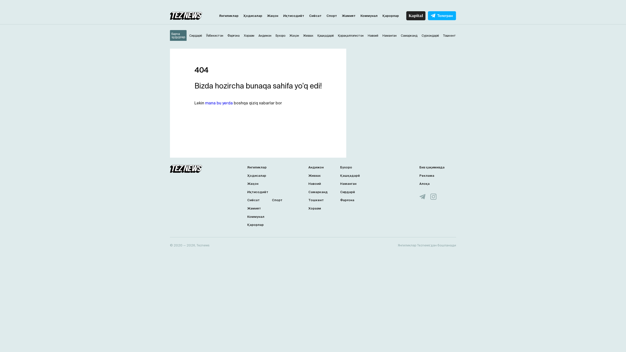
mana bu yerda (219, 103)
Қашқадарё (350, 175)
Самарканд (318, 192)
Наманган (348, 184)
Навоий (314, 184)
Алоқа (424, 184)
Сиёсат (315, 16)
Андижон (316, 167)
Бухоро (346, 167)
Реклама (426, 175)
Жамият (349, 16)
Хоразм (314, 208)
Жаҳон (272, 16)
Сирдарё (347, 192)
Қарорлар (390, 16)
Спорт (331, 16)
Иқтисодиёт (293, 16)
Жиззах (314, 175)
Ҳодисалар (252, 16)
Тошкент (316, 200)
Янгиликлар (228, 16)
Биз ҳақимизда (432, 167)
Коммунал (369, 16)
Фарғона (347, 200)
